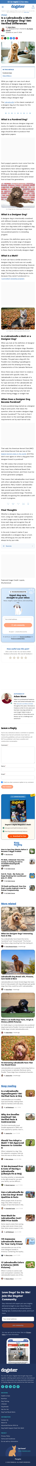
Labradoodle (9, 102)
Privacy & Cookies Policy (18, 638)
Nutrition (4, 1398)
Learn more (26, 12)
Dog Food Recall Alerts (8, 1412)
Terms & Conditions (25, 636)
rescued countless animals (24, 703)
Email (3, 774)
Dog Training (5, 1401)
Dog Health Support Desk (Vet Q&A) (12, 1428)
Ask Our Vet (5, 1409)
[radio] (10, 657)
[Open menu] (2, 6)
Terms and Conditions (8, 1439)
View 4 (7, 76)
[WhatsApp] (8, 38)
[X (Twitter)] (5, 38)
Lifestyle (4, 15)
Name (3, 766)
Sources (9, 546)
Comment (4, 745)
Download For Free (19, 836)
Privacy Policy (5, 1436)
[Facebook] (11, 38)
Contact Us (4, 1420)
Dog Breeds (4, 1406)
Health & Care (5, 1396)
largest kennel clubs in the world (13, 454)
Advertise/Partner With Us (9, 1425)
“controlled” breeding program (12, 279)
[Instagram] (6, 1386)
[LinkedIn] (14, 38)
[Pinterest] (17, 38)
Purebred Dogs (7, 73)
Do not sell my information (9, 1441)
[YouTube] (14, 1386)
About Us (4, 1422)
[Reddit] (2, 38)
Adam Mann (11, 27)
